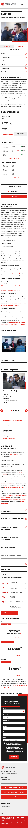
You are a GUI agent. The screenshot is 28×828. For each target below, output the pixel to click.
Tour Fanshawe (14, 797)
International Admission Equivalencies (10, 510)
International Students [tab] (20, 134)
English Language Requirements (12, 519)
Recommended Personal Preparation (9, 538)
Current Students (5, 806)
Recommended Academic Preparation (9, 528)
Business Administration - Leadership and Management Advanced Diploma (13, 286)
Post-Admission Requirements (12, 564)
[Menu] (25, 4)
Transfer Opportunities (9, 438)
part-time (14, 303)
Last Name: (6, 726)
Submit (14, 757)
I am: (5, 708)
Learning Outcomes (8, 360)
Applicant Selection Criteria (11, 556)
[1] (20, 633)
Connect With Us (15, 191)
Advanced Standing (8, 547)
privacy (21, 746)
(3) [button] (13, 178)
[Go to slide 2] (14, 410)
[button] (22, 4)
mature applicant (13, 454)
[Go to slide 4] (18, 410)
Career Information (8, 330)
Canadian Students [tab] (8, 134)
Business (16, 17)
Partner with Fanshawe (7, 811)
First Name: (6, 720)
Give (2, 813)
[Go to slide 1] (12, 410)
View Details (19, 637)
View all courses (9, 612)
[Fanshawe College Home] (8, 4)
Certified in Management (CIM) (11, 273)
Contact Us (4, 777)
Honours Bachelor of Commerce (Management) (13, 499)
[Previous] (1, 410)
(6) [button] (13, 158)
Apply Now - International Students (14, 792)
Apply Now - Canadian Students (14, 787)
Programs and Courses (7, 17)
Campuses (4, 779)
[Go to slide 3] (16, 410)
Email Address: (7, 731)
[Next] (26, 410)
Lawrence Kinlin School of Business (12, 420)
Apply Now (14, 196)
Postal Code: (7, 714)
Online (18, 150)
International (4, 809)
